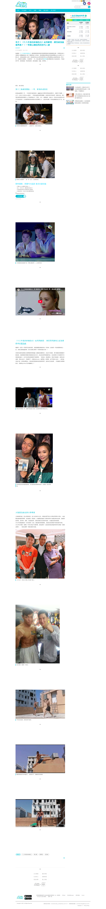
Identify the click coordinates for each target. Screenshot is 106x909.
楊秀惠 (45, 59)
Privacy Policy (86, 905)
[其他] (64, 48)
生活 (30, 10)
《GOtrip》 (64, 895)
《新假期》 (58, 895)
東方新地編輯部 (19, 50)
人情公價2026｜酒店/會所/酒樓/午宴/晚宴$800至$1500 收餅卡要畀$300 (82, 96)
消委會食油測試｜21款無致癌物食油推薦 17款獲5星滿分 (82, 102)
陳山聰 (35, 854)
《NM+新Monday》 (70, 895)
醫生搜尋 (46, 10)
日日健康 (24, 10)
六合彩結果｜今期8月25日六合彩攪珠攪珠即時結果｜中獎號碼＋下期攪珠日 (82, 89)
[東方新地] (34, 4)
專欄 (40, 10)
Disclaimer (80, 905)
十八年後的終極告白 (25, 53)
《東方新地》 (77, 895)
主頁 (18, 10)
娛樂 (35, 10)
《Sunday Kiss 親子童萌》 (41, 896)
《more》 (83, 895)
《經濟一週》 (50, 896)
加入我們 (53, 10)
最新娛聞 (18, 47)
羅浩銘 (23, 343)
